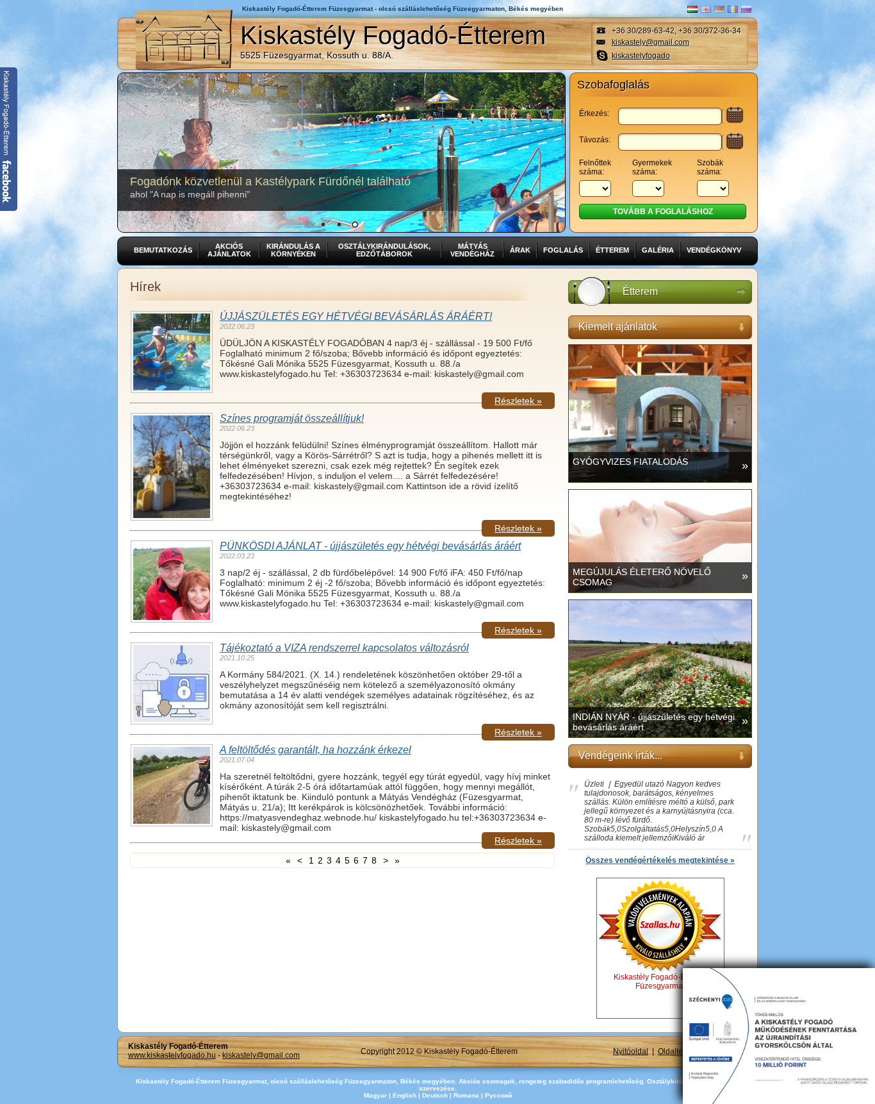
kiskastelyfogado (641, 55)
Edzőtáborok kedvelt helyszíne (223, 187)
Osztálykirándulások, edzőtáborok (384, 250)
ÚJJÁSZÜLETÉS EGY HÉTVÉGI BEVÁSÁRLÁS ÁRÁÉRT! (356, 316)
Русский (498, 1095)
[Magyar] (692, 9)
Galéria (658, 250)
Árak (520, 250)
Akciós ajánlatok (229, 250)
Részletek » (518, 401)
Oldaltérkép (678, 1051)
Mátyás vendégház (472, 250)
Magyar (375, 1095)
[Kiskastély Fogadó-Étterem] (184, 40)
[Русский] (746, 9)
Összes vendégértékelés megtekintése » (660, 860)
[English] (706, 9)
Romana (466, 1095)
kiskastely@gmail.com (650, 42)
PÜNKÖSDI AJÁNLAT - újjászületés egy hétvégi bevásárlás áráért (370, 545)
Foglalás (563, 250)
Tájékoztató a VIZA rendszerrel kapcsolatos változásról (344, 647)
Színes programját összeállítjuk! (292, 418)
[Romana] (733, 9)
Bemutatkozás (163, 250)
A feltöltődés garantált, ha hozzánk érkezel (315, 749)
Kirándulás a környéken (293, 250)
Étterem (612, 250)
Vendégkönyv (714, 250)
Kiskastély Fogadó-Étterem (393, 40)
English (404, 1095)
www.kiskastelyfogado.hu (172, 1055)
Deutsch (435, 1095)
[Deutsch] (719, 9)
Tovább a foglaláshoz (663, 211)
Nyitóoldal (630, 1051)
